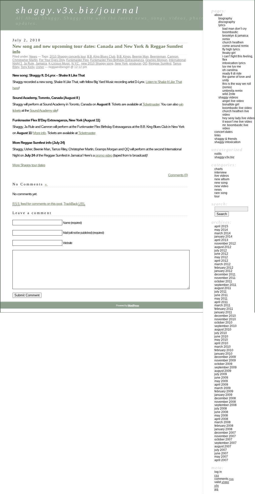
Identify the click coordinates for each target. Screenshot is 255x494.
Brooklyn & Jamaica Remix (235, 37)
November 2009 (225, 360)
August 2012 (222, 247)
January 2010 (223, 353)
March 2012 (222, 264)
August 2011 (222, 288)
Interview (220, 172)
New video (221, 186)
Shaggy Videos (228, 97)
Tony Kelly (27, 67)
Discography (226, 22)
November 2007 (225, 436)
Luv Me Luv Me (231, 66)
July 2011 (220, 291)
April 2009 (221, 384)
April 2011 (221, 302)
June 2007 (221, 453)
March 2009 (222, 388)
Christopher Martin (25, 60)
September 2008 (225, 405)
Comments (224, 479)
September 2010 (225, 326)
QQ (145, 63)
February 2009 (223, 391)
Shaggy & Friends (225, 139)
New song (221, 182)
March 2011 (222, 305)
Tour (217, 196)
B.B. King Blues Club (101, 56)
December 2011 (225, 274)
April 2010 (221, 343)
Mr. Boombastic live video (235, 126)
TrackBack (74, 204)
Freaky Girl (229, 53)
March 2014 (222, 233)
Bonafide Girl (230, 104)
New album (221, 179)
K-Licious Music (59, 63)
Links (217, 135)
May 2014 (221, 230)
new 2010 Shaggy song (97, 63)
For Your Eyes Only (52, 60)
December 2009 (225, 357)
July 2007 (220, 450)
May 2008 (221, 415)
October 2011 (223, 281)
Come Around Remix (235, 46)
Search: (219, 203)
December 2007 (225, 432)
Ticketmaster (150, 104)
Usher (40, 67)
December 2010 (225, 316)
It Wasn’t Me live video (237, 121)
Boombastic (230, 32)
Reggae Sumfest (160, 63)
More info (39, 133)
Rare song (220, 193)
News (33, 56)
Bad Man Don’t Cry (234, 28)
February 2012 (223, 267)
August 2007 (222, 446)
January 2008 (223, 429)
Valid (221, 482)
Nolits (218, 154)
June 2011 (221, 295)
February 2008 (223, 425)
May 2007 (221, 456)
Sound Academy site (43, 110)
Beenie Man (140, 56)
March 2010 (222, 346)
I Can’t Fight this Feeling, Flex (237, 58)
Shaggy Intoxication (227, 142)
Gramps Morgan (156, 60)
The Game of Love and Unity (236, 78)
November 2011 (225, 278)
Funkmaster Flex (77, 60)
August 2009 (222, 371)
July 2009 (220, 374)
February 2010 (223, 350)
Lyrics (221, 25)
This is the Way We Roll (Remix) (236, 85)
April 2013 (221, 240)
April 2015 (221, 226)
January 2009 (223, 395)
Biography (225, 18)
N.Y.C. (75, 63)
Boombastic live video (237, 108)
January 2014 (223, 236)
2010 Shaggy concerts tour (68, 56)
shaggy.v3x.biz (224, 157)
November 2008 (225, 402)
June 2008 (221, 412)
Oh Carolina (230, 70)
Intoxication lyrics (234, 63)
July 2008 (220, 408)
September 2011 (225, 285)
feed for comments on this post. (37, 204)
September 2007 (225, 443)
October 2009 (223, 364)
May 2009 (221, 381)
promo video (103, 155)
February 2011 (223, 309)
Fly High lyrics (231, 49)
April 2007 (221, 460)
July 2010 (220, 333)
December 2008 (225, 398)
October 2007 (223, 439)
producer (135, 63)
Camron (172, 56)
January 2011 (223, 312)
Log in (218, 472)
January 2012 (223, 271)
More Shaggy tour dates (28, 165)
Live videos (221, 175)
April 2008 (221, 419)
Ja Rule (29, 63)
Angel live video (233, 101)
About (218, 15)
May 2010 (221, 339)
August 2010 (222, 329)
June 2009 (221, 377)
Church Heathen (233, 42)
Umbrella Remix (232, 90)
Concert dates (223, 132)
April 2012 (221, 260)
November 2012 (225, 243)
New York (121, 63)
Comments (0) (178, 175)
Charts (218, 169)
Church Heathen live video (235, 112)
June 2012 (221, 253)
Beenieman (158, 56)
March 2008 (222, 422)
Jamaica (41, 63)
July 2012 (220, 250)
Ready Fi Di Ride (232, 73)
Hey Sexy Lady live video (238, 118)
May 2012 (221, 257)
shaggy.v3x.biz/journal (78, 10)
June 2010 (221, 336)
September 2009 (225, 367)
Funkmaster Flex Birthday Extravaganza (117, 60)
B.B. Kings (124, 56)
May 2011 (221, 298)
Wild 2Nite (228, 94)
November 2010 (225, 319)
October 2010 (223, 322)
